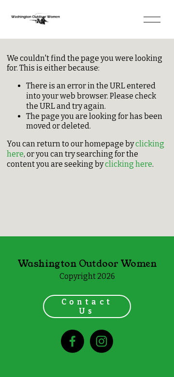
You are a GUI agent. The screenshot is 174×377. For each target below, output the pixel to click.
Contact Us (87, 306)
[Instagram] (101, 341)
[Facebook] (72, 341)
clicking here (128, 164)
